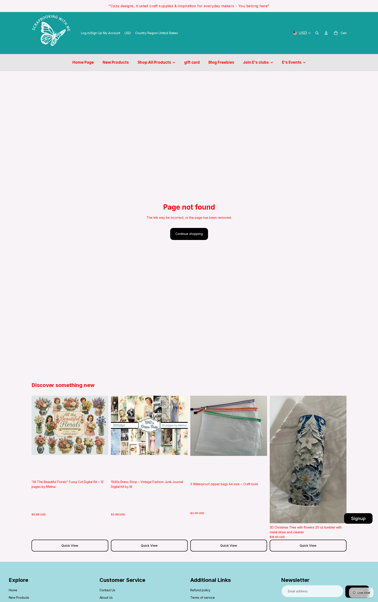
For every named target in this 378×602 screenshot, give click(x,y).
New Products (19, 597)
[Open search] (317, 33)
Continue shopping (189, 234)
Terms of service (202, 597)
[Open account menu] (326, 33)
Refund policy (200, 590)
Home (13, 590)
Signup (358, 518)
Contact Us (107, 590)
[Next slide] (101, 425)
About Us (106, 597)
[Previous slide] (38, 425)
